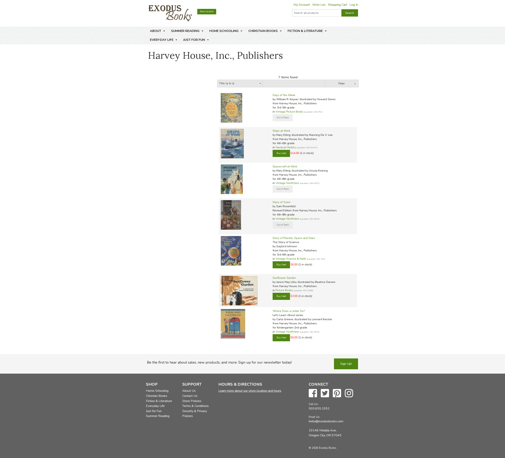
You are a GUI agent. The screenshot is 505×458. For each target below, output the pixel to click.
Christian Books (263, 31)
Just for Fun (194, 40)
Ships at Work (281, 131)
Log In (354, 5)
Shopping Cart (337, 5)
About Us (189, 391)
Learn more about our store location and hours (249, 391)
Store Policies (191, 401)
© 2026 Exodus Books (322, 448)
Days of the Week (284, 95)
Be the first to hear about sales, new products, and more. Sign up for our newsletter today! (219, 362)
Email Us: (314, 417)
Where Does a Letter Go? (289, 311)
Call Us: (313, 404)
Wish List (318, 5)
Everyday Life (161, 40)
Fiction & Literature (305, 31)
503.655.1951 (319, 408)
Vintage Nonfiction (287, 183)
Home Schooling (223, 31)
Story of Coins (281, 202)
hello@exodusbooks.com (326, 421)
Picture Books (284, 290)
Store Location (207, 11)
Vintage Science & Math (291, 259)
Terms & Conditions (195, 406)
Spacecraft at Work (285, 166)
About (155, 31)
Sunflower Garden (284, 278)
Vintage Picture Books (289, 112)
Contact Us (189, 396)
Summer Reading (185, 31)
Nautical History (286, 147)
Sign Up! (346, 364)
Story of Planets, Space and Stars (294, 238)
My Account (302, 5)
